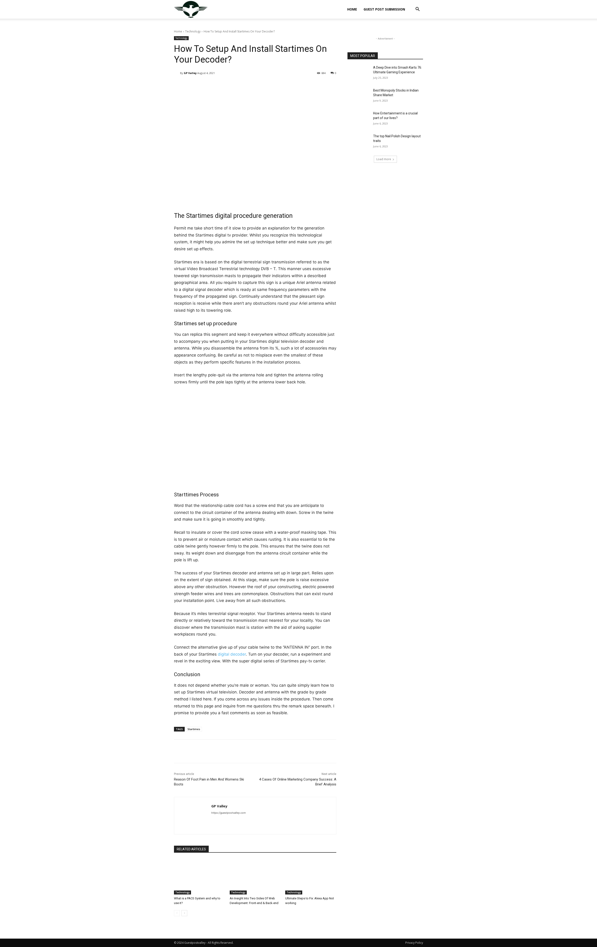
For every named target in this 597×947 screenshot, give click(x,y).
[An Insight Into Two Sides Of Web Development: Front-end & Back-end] (255, 876)
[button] (417, 9)
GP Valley (190, 73)
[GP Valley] (177, 73)
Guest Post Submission (384, 9)
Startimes (193, 729)
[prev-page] (177, 913)
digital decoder (232, 654)
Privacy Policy (414, 943)
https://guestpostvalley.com (228, 812)
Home (352, 9)
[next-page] (184, 913)
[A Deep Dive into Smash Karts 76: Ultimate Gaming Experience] (358, 73)
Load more (383, 159)
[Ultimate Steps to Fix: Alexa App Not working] (310, 876)
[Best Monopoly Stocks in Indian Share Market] (358, 96)
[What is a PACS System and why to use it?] (199, 876)
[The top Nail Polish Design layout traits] (358, 142)
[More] (294, 85)
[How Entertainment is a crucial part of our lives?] (358, 119)
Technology (193, 31)
